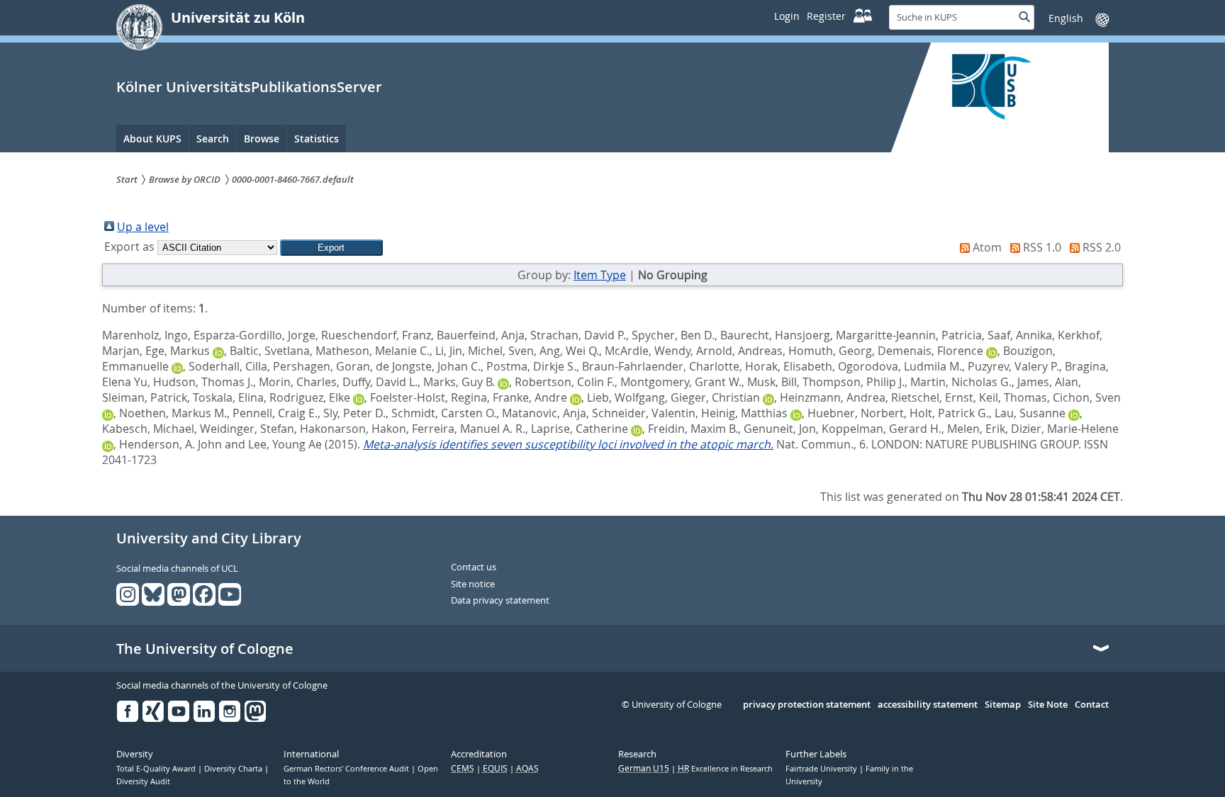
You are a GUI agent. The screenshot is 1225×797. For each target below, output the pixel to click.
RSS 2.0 (1102, 247)
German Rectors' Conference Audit (347, 769)
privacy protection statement (807, 705)
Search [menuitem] (212, 138)
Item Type (600, 275)
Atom (987, 247)
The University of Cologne (204, 648)
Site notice (473, 584)
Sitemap (1003, 705)
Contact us (473, 567)
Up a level (143, 226)
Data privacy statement (500, 600)
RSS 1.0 (1042, 247)
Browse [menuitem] (261, 138)
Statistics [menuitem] (316, 138)
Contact (1092, 705)
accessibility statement (928, 705)
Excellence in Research (725, 769)
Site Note (1048, 705)
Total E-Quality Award (157, 769)
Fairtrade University (822, 769)
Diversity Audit (143, 781)
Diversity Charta (234, 769)
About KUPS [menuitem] (152, 138)
